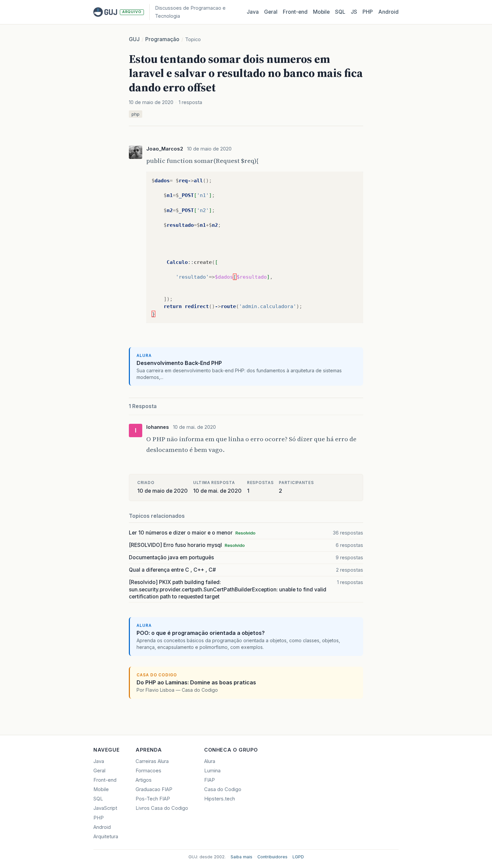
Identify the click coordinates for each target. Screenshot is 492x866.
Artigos (144, 780)
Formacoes (148, 771)
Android (388, 12)
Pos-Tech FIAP (153, 799)
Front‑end (295, 12)
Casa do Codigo (222, 789)
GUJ (134, 39)
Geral (270, 12)
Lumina (212, 771)
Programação (162, 39)
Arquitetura (105, 837)
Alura (209, 761)
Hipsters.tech (219, 799)
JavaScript (105, 808)
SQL (340, 12)
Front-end (104, 780)
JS (354, 12)
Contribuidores (272, 856)
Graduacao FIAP (154, 789)
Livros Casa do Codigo (162, 808)
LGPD (298, 856)
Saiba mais (241, 856)
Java (253, 12)
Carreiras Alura (152, 761)
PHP (367, 12)
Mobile (321, 12)
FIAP (209, 780)
